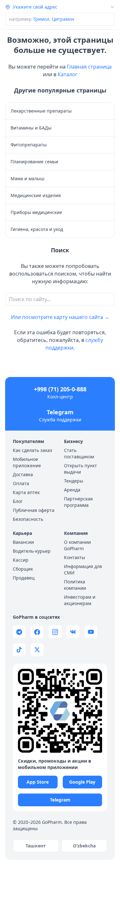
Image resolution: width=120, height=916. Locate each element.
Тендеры (73, 481)
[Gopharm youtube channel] (90, 631)
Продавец (24, 578)
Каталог (67, 74)
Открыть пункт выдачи (80, 468)
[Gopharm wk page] (73, 631)
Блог (18, 501)
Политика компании (75, 585)
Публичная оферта (33, 510)
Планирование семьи (34, 162)
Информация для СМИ (83, 569)
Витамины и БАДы (31, 128)
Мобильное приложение (27, 462)
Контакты (74, 557)
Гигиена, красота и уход (37, 229)
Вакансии (23, 542)
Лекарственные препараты (41, 111)
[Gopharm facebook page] (37, 631)
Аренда (72, 490)
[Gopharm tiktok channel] (19, 649)
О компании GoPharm (77, 545)
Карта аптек (26, 492)
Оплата (21, 483)
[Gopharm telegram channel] (19, 631)
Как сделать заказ (32, 450)
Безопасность (28, 519)
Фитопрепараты (29, 145)
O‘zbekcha (84, 846)
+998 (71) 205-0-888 (60, 389)
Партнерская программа (78, 502)
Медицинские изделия (36, 195)
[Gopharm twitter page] (37, 649)
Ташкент (36, 846)
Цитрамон (63, 19)
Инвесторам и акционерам (79, 600)
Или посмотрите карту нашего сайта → (60, 317)
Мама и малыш (27, 178)
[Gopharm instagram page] (55, 631)
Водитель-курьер (32, 551)
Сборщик (23, 569)
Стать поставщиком (79, 453)
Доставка (23, 474)
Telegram (60, 412)
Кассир (20, 560)
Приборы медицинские (36, 212)
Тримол (41, 19)
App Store (38, 782)
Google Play (82, 782)
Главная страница (89, 66)
